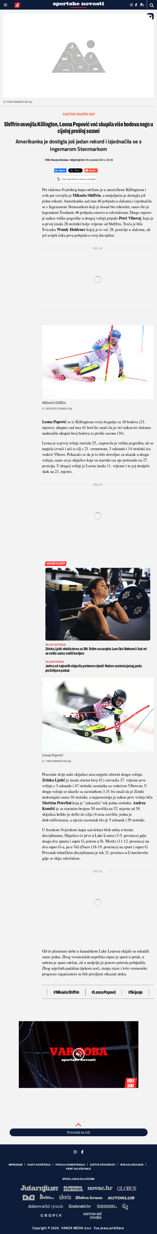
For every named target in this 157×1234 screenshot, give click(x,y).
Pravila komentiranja (70, 1164)
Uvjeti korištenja (39, 1164)
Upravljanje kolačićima (78, 1179)
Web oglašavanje (132, 1164)
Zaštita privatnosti (103, 1164)
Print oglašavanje (78, 1168)
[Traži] (152, 5)
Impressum (15, 1164)
